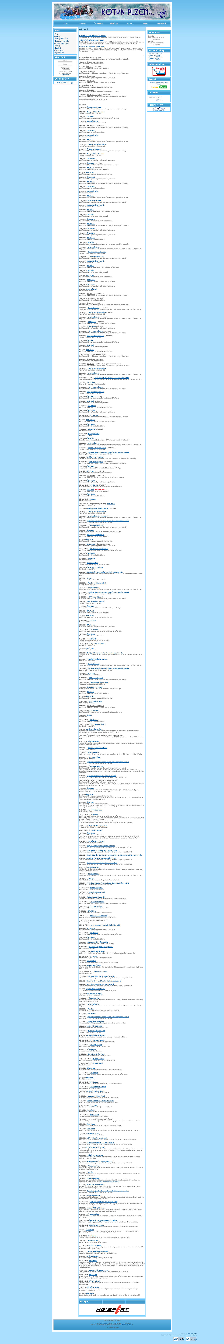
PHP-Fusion (103, 1323)
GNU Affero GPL (127, 1324)
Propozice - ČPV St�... (156, 57)
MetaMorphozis (192, 1333)
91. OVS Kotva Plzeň (159, 110)
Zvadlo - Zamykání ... (155, 55)
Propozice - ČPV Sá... (155, 60)
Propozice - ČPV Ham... (156, 53)
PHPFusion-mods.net (190, 1335)
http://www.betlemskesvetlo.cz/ (109, 1181)
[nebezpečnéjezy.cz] (159, 75)
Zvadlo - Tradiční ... (154, 58)
